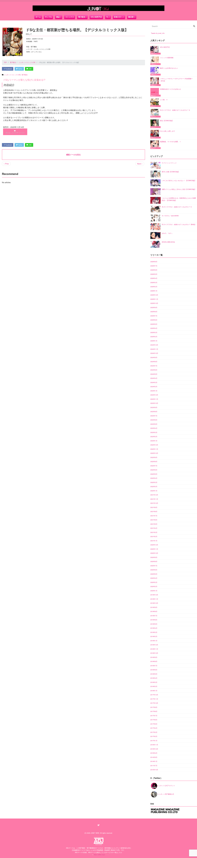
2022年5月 (153, 474)
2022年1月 (153, 491)
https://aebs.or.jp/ (99, 854)
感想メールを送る (73, 154)
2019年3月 (153, 632)
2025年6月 (153, 320)
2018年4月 (153, 678)
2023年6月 (153, 420)
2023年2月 (153, 436)
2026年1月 (153, 291)
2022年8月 (153, 461)
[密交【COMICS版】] (155, 124)
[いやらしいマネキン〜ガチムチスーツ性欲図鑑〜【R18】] (155, 82)
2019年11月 (154, 599)
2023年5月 (153, 424)
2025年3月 (153, 332)
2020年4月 (153, 578)
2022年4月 (153, 478)
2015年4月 (153, 753)
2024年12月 (154, 345)
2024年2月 (153, 386)
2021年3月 (153, 532)
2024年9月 (153, 357)
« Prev (6, 163)
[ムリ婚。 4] (155, 103)
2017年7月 (153, 715)
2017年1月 (153, 740)
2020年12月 (154, 545)
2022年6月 (153, 470)
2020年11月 (154, 549)
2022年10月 (154, 453)
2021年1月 (153, 541)
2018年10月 (154, 653)
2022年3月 (153, 482)
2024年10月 (154, 353)
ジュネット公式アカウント (166, 785)
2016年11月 (154, 745)
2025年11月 (154, 299)
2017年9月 (153, 707)
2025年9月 (153, 307)
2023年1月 (153, 441)
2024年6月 (153, 370)
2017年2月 (153, 736)
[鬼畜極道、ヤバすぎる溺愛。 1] (155, 145)
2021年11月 (154, 499)
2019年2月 (153, 636)
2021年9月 (153, 507)
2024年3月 (153, 382)
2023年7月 (153, 416)
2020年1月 (153, 591)
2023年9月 (153, 407)
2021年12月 (154, 495)
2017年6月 (153, 720)
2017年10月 (154, 703)
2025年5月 (153, 324)
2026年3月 (153, 282)
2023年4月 (153, 428)
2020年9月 (153, 557)
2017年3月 (153, 732)
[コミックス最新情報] (155, 61)
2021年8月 (153, 511)
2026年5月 (153, 274)
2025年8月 (153, 311)
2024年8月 (153, 361)
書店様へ (131, 17)
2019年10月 (154, 603)
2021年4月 (153, 528)
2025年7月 (153, 316)
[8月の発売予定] (155, 50)
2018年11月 (154, 649)
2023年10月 (154, 403)
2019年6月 (153, 620)
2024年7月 (153, 366)
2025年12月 (154, 295)
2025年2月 (153, 336)
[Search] (194, 26)
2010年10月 (154, 770)
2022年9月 (153, 457)
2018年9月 (153, 657)
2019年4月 (153, 628)
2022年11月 (154, 449)
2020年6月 (153, 570)
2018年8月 (153, 661)
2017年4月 (153, 728)
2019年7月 (153, 616)
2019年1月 (153, 641)
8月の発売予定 (96, 17)
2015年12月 (154, 749)
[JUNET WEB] (98, 8)
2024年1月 (153, 391)
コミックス (69, 17)
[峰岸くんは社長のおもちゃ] (155, 71)
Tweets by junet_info (158, 33)
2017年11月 (154, 699)
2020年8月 (153, 561)
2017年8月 (153, 711)
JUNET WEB (95, 833)
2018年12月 (154, 645)
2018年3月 (153, 682)
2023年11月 (154, 399)
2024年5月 (153, 374)
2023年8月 (153, 411)
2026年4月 (153, 278)
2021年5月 (153, 524)
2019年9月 (153, 607)
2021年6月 (153, 520)
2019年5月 (153, 624)
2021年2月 (153, 536)
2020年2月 (153, 586)
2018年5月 (153, 674)
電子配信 (24, 75)
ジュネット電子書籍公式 (165, 794)
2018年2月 (153, 686)
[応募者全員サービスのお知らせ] (155, 92)
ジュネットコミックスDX (12, 75)
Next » (139, 163)
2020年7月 (153, 566)
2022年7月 (153, 466)
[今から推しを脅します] (155, 134)
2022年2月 (153, 486)
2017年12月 (154, 695)
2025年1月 (153, 341)
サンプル (48, 17)
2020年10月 (154, 553)
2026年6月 (153, 270)
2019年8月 (153, 611)
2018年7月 (153, 665)
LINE (30, 69)
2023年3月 (153, 432)
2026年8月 (153, 261)
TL (107, 17)
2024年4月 (153, 378)
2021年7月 (153, 516)
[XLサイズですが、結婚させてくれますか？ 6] (155, 113)
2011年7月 (153, 765)
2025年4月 (153, 328)
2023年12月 (154, 395)
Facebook (8, 69)
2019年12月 (154, 595)
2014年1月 (153, 761)
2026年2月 (153, 286)
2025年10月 (154, 303)
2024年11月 (154, 349)
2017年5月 (153, 724)
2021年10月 (154, 503)
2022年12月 (154, 445)
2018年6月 (153, 670)
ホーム (38, 17)
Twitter (20, 69)
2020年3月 (153, 582)
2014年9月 (153, 757)
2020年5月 (153, 574)
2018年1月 (153, 690)
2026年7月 (153, 266)
